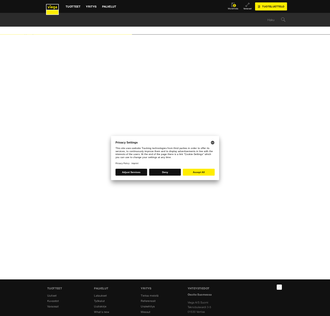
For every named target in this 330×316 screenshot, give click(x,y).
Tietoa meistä (149, 295)
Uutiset (52, 295)
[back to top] (279, 287)
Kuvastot (53, 301)
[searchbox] (162, 20)
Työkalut (99, 301)
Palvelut (101, 288)
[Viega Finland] (52, 6)
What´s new (101, 312)
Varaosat (53, 306)
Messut (145, 312)
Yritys (146, 288)
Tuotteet (54, 288)
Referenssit (148, 301)
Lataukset (100, 295)
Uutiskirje (100, 306)
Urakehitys (148, 306)
